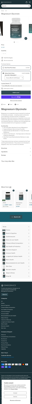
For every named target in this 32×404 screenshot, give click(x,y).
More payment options (16, 100)
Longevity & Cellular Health (7, 322)
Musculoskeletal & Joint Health (8, 315)
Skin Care (3, 328)
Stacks (3, 303)
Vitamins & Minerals (6, 319)
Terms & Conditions (6, 345)
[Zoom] (25, 38)
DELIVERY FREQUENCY (10, 75)
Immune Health (5, 313)
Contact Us (4, 340)
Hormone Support (5, 311)
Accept (15, 393)
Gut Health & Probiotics (7, 309)
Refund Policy (4, 347)
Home (2, 10)
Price (2, 45)
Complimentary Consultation (8, 336)
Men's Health (4, 324)
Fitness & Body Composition (8, 307)
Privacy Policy (14, 389)
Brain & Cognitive (5, 305)
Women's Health (5, 326)
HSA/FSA (3, 349)
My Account (4, 338)
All (6, 10)
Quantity (3, 50)
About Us (5, 294)
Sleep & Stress (4, 317)
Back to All (17, 217)
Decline (15, 396)
